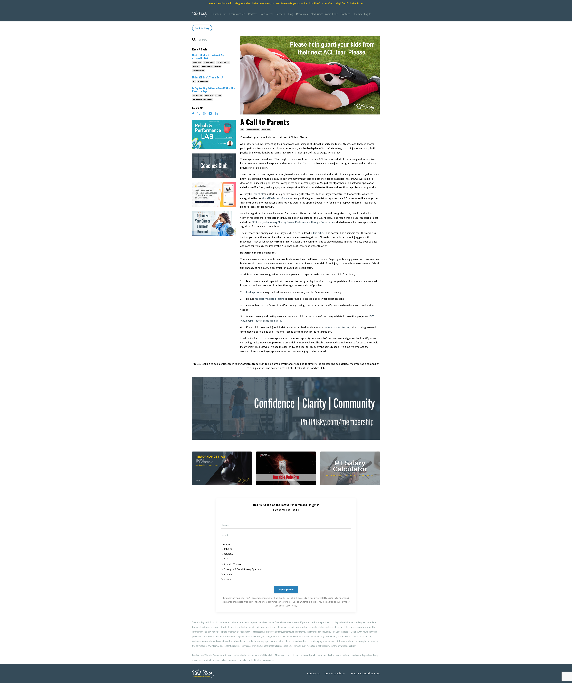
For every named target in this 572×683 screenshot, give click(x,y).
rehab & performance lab (211, 66)
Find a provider (254, 292)
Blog (290, 14)
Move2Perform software (275, 198)
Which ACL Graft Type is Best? (207, 77)
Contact (345, 14)
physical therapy (223, 62)
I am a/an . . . (228, 544)
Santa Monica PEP (273, 320)
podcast (196, 66)
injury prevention (253, 130)
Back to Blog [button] (202, 28)
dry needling (197, 95)
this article (319, 233)
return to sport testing (337, 327)
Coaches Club (219, 14)
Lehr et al (257, 194)
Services (280, 14)
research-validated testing (270, 298)
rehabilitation (198, 70)
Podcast (252, 14)
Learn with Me (237, 14)
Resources (302, 14)
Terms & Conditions (334, 673)
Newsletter (266, 14)
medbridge (197, 62)
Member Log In (362, 14)
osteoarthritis (208, 62)
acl (242, 130)
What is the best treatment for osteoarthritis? (208, 57)
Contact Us (313, 673)
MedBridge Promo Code (324, 14)
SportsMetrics (254, 320)
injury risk (266, 130)
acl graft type (203, 81)
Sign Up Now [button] (286, 589)
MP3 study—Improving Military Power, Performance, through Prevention (292, 222)
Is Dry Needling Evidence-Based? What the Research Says (213, 90)
